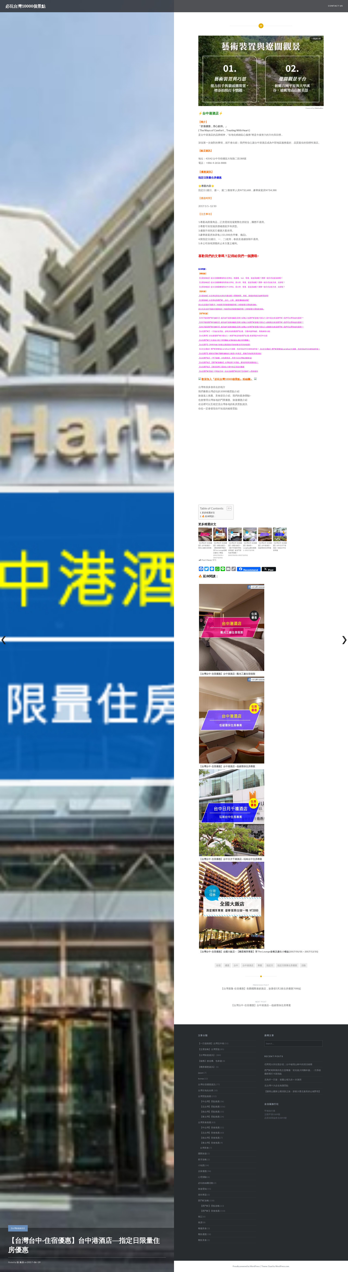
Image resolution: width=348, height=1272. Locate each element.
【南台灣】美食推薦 (210, 1137)
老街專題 (202, 1194)
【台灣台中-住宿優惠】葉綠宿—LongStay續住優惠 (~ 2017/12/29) (250, 546)
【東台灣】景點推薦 (210, 1116)
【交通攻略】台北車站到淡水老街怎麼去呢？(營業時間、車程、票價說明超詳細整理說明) (233, 296)
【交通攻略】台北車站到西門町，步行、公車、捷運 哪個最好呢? (223, 300)
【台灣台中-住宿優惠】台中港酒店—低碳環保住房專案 (265, 545)
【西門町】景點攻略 (210, 1205)
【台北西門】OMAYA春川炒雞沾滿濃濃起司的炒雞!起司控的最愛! (224, 344)
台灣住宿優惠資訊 (206, 1084)
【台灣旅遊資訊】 (18, 1228)
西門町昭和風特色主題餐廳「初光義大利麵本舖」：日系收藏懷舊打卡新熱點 (292, 1072)
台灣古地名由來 (205, 1090)
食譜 (200, 1222)
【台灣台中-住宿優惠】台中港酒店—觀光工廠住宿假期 (205, 545)
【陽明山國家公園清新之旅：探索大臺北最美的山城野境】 (292, 1091)
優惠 (227, 965)
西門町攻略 (203, 1200)
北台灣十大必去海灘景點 (276, 1085)
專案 (260, 965)
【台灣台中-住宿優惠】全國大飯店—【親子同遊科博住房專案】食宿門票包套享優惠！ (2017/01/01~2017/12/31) (235, 549)
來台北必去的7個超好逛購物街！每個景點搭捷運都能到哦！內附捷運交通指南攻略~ (231, 309)
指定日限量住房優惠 (287, 965)
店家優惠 (202, 1171)
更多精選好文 (208, 512)
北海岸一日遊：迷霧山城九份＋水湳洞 (282, 1079)
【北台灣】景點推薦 (210, 1106)
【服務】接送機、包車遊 (210, 1061)
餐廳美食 (202, 1228)
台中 (236, 965)
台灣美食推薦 (204, 1122)
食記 (200, 1216)
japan (200, 1072)
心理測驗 (202, 1177)
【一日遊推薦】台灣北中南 (211, 1043)
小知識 (201, 1165)
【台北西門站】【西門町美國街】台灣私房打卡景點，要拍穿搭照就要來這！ (228, 362)
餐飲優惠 (202, 1234)
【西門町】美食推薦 (210, 1210)
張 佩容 (20, 1262)
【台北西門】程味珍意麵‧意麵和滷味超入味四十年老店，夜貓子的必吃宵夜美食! (229, 353)
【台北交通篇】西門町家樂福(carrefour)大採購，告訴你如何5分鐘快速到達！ (289, 349)
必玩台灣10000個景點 (25, 6)
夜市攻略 (202, 1159)
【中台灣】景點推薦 (210, 1101)
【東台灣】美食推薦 (210, 1142)
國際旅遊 (202, 1153)
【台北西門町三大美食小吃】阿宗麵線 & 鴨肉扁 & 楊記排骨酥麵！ (224, 340)
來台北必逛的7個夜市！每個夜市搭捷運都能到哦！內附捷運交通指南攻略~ (227, 305)
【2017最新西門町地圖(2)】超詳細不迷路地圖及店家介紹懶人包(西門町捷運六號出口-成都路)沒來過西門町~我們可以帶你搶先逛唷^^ (251, 322)
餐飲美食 (202, 1240)
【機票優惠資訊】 (206, 1067)
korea (201, 1078)
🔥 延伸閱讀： (209, 516)
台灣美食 (204, 1147)
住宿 (218, 965)
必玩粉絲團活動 (205, 1183)
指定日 (270, 965)
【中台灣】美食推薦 (210, 1127)
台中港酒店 (248, 965)
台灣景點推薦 (204, 1096)
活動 (303, 965)
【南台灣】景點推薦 (210, 1111)
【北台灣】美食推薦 (210, 1132)
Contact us (335, 6)
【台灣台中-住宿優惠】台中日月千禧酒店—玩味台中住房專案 (280, 546)
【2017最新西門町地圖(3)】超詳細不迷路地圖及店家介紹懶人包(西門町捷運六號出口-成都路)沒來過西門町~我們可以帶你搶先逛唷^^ (251, 327)
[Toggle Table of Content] (228, 508)
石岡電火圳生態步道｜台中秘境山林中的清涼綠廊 (288, 1064)
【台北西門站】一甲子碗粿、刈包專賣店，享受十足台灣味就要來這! (225, 358)
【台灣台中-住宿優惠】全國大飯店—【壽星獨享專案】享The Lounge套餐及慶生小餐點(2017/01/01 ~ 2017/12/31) (220, 550)
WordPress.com (282, 1266)
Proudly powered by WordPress (246, 1266)
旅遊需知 (202, 1188)
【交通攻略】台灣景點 (209, 1049)
